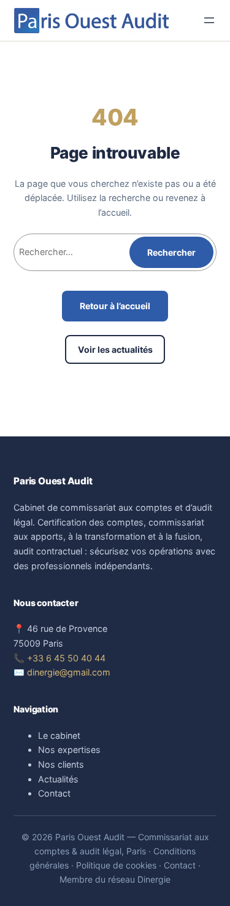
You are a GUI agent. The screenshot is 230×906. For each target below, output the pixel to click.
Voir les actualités (115, 349)
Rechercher (171, 252)
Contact (54, 793)
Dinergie (154, 879)
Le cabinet (59, 735)
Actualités (58, 779)
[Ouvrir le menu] (209, 20)
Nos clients (61, 764)
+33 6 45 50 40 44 (66, 658)
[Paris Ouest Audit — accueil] (92, 20)
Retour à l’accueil (115, 306)
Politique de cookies (116, 865)
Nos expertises (69, 749)
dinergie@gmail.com (68, 672)
